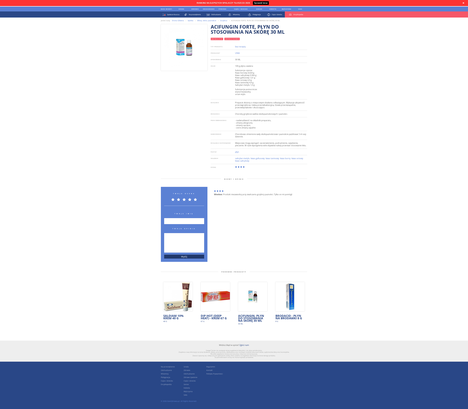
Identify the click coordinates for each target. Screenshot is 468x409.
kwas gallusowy (258, 158)
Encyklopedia (166, 384)
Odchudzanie (166, 370)
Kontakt (209, 370)
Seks (185, 395)
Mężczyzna (188, 391)
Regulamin (210, 367)
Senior (186, 384)
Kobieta (187, 388)
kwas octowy (297, 158)
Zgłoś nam (244, 345)
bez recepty (240, 46)
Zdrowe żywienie (190, 377)
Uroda (186, 367)
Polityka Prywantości (214, 374)
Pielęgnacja (165, 377)
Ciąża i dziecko (167, 381)
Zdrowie (187, 370)
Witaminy (165, 374)
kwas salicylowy (242, 160)
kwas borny (285, 158)
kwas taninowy (272, 158)
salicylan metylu (242, 158)
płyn (237, 152)
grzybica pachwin (232, 39)
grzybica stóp (216, 39)
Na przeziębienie (168, 367)
